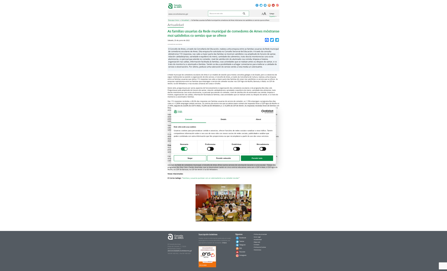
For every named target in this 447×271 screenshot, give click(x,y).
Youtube (242, 252)
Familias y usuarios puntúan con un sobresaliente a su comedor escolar (211, 178)
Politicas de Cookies (260, 247)
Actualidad (185, 20)
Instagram (242, 255)
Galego (271, 14)
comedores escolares (175, 44)
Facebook (242, 238)
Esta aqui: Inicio (173, 20)
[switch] (210, 149)
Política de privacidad (260, 234)
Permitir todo (257, 158)
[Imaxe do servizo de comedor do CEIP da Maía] (223, 203)
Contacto (256, 244)
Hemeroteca (257, 250)
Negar (190, 158)
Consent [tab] (188, 119)
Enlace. (224, 243)
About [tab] (258, 119)
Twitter (241, 241)
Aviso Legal (257, 237)
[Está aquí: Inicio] (175, 7)
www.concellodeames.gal (178, 14)
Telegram (242, 245)
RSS (240, 248)
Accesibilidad (258, 239)
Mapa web (257, 242)
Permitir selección (223, 158)
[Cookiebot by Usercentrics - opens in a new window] (263, 111)
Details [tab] (223, 119)
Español (272, 16)
